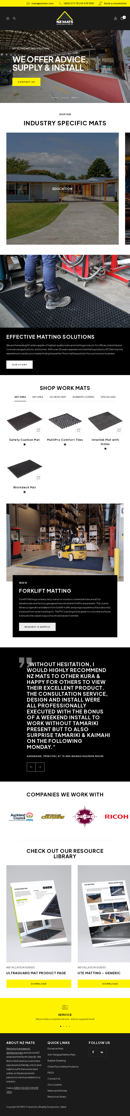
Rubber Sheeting (57, 1060)
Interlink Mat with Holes (105, 442)
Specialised (108, 397)
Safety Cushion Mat (24, 439)
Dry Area (37, 397)
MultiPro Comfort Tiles (65, 439)
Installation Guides (20, 967)
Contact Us (54, 1078)
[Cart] (122, 18)
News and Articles (57, 1090)
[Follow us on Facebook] (93, 1052)
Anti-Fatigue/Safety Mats (61, 1054)
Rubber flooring (83, 397)
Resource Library (57, 1096)
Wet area (20, 397)
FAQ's (51, 1072)
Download (39, 983)
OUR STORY (19, 364)
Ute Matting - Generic (99, 973)
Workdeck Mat (24, 487)
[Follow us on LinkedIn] (102, 1052)
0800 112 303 (21, 1087)
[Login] (115, 18)
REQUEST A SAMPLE (37, 627)
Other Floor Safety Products (63, 1066)
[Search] (14, 18)
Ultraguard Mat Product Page (36, 973)
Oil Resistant (58, 397)
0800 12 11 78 (71, 3)
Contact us (26, 82)
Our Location (55, 1084)
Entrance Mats (55, 1048)
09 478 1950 (87, 3)
